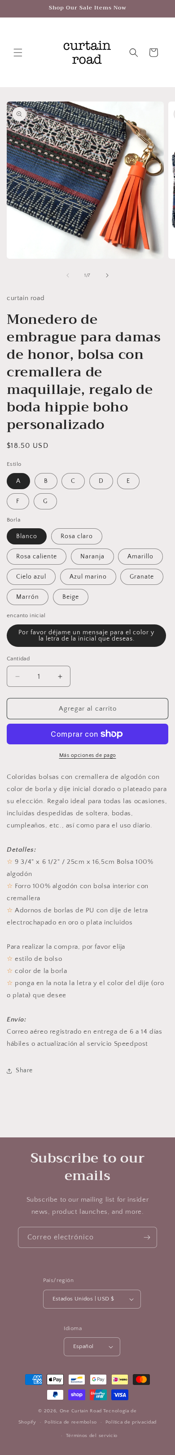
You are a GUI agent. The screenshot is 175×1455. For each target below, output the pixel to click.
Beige (70, 597)
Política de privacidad (131, 1422)
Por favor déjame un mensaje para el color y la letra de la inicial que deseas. (86, 635)
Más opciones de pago (87, 755)
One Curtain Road (81, 1411)
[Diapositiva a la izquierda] (68, 275)
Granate (142, 576)
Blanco (26, 536)
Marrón (27, 597)
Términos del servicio (92, 1435)
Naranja (92, 556)
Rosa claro (77, 536)
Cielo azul (31, 576)
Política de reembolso (70, 1422)
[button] (18, 52)
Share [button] (24, 1070)
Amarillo (140, 556)
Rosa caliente (36, 556)
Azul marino (88, 576)
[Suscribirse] (147, 1237)
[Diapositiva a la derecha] (107, 275)
